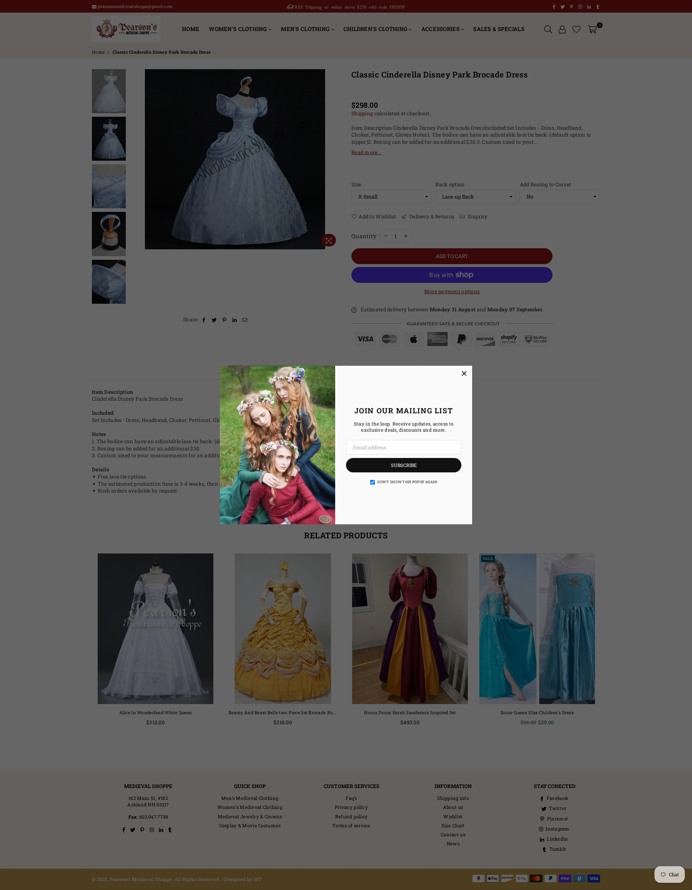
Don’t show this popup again (407, 482)
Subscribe (404, 465)
